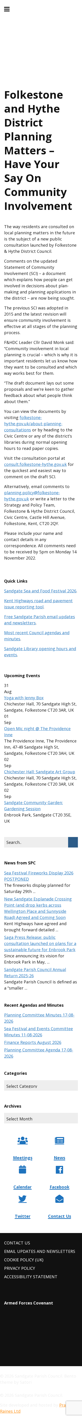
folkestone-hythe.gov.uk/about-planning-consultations (33, 424)
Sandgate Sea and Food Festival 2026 (40, 591)
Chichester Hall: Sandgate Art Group (39, 771)
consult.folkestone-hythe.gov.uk (35, 464)
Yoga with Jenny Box (24, 697)
